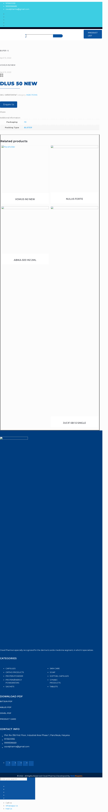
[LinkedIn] (25, 763)
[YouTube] (19, 763)
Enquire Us (8, 104)
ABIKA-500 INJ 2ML (25, 260)
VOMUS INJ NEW (25, 199)
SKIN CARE (55, 668)
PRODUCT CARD (8, 719)
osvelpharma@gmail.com (17, 9)
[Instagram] (31, 763)
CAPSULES (11, 668)
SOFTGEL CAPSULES (59, 676)
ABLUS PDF (5, 707)
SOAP (52, 672)
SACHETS (10, 686)
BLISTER (28, 127)
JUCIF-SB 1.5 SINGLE (74, 423)
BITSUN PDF (6, 701)
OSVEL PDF (5, 713)
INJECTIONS (31, 95)
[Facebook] (8, 763)
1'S (25, 122)
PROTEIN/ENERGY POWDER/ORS (14, 681)
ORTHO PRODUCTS (15, 672)
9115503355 (10, 3)
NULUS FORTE (74, 199)
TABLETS (54, 686)
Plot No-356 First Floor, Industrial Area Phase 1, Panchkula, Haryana (37, 735)
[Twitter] (13, 763)
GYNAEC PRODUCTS (55, 681)
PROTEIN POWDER (14, 676)
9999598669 (11, 6)
